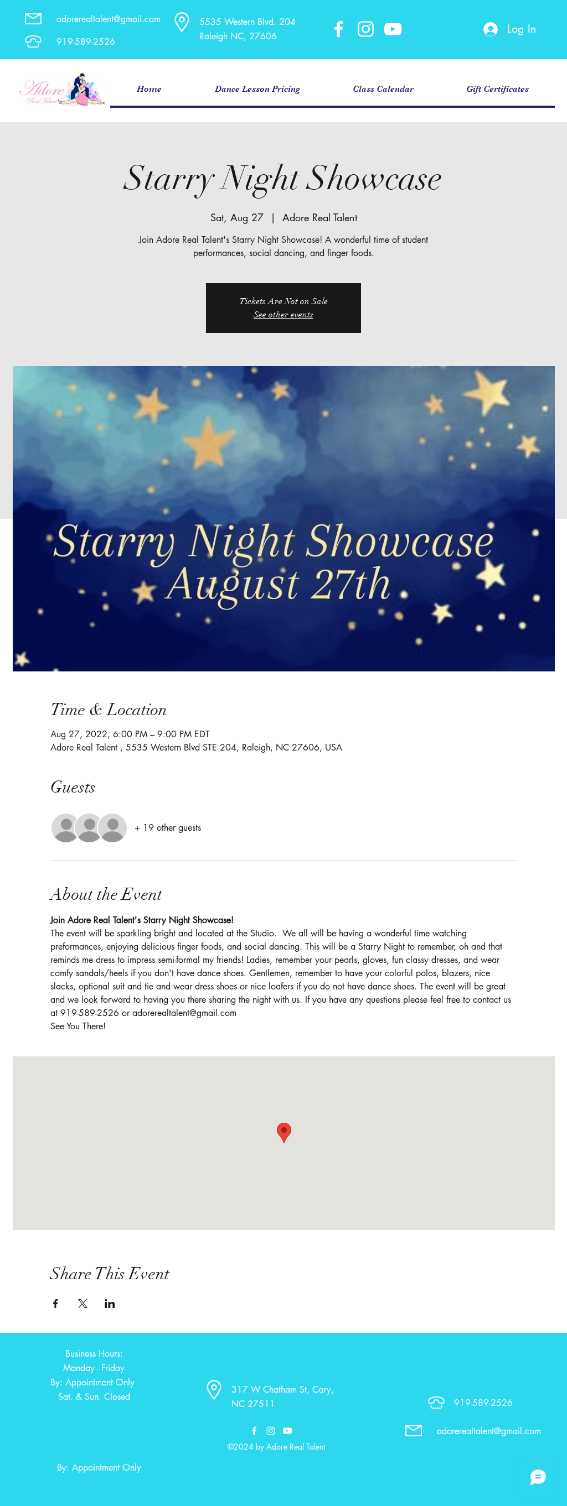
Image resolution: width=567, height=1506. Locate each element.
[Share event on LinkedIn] (110, 1303)
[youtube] (393, 29)
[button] (257, 89)
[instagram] (366, 29)
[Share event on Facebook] (55, 1303)
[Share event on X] (83, 1303)
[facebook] (338, 29)
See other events (283, 314)
